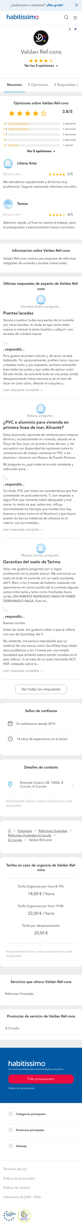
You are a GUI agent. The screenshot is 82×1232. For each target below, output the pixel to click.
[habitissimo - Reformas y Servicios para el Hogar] (18, 18)
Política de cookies (16, 1188)
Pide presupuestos (41, 1225)
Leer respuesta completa (21, 390)
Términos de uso (15, 1169)
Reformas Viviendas (53, 831)
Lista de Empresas (18, 1156)
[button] (41, 1114)
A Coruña (15, 840)
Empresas (25, 831)
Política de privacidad (18, 1178)
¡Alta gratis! (54, 5)
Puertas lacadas (18, 313)
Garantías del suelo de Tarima (32, 562)
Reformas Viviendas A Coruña (29, 835)
